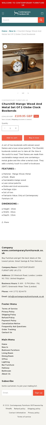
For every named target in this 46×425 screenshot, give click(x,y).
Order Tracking (9, 329)
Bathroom (6, 371)
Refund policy (19, 409)
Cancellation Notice (11, 323)
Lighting (6, 362)
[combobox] (20, 20)
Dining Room (8, 356)
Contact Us (7, 332)
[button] (3, 13)
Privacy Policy (8, 312)
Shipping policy (34, 409)
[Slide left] (17, 93)
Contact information (17, 413)
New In (12, 31)
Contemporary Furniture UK (21, 405)
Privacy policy (33, 413)
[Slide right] (28, 93)
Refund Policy (8, 317)
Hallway (5, 368)
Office (5, 359)
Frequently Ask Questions (14, 326)
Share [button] (6, 222)
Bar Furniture (8, 365)
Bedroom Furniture (10, 350)
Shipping (15, 119)
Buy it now (34, 138)
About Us (6, 374)
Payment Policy (9, 320)
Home (4, 31)
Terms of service (24, 417)
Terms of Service (10, 309)
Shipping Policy (9, 314)
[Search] (41, 20)
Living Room (7, 353)
